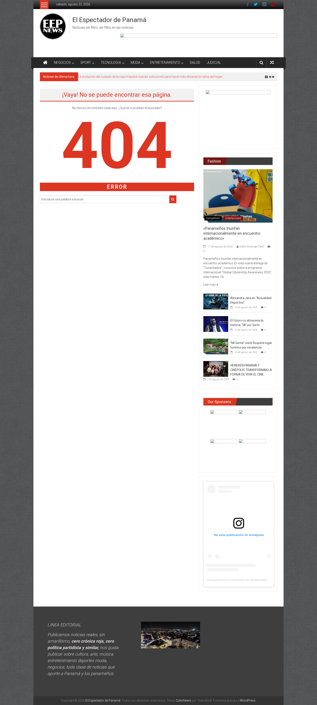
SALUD (195, 62)
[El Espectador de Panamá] (45, 62)
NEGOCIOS (62, 62)
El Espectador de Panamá (109, 20)
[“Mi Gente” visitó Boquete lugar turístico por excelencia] (215, 346)
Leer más (210, 284)
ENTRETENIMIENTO (165, 62)
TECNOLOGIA (111, 62)
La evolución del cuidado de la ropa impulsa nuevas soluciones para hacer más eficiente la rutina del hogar (150, 76)
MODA (135, 62)
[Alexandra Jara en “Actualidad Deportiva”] (215, 301)
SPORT (85, 62)
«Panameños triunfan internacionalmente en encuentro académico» (231, 233)
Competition (213, 218)
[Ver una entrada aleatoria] (272, 62)
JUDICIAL (214, 62)
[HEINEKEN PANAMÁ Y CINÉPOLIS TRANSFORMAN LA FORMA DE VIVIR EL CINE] (215, 368)
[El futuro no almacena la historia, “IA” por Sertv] (215, 323)
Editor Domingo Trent (252, 246)
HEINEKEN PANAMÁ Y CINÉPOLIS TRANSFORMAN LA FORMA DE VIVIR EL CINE (251, 370)
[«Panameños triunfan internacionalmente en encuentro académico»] (238, 195)
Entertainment (233, 218)
